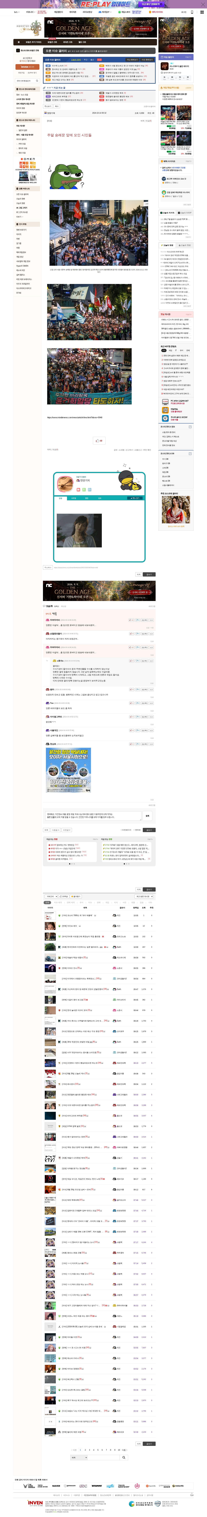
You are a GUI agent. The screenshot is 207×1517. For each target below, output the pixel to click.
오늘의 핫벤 (20, 199)
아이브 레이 (69, 926)
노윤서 (119, 968)
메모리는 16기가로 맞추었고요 (77, 1421)
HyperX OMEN (22, 266)
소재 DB (165, 468)
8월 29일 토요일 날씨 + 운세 (76, 1189)
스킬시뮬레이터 (168, 485)
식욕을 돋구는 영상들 (73, 1168)
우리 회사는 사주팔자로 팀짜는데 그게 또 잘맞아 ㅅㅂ (87, 1021)
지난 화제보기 (132, 60)
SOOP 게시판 (21, 113)
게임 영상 (19, 257)
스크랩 (121, 450)
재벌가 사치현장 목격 (73, 1158)
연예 (71, 902)
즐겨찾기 (77, 896)
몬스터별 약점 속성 (169, 441)
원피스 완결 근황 (71, 1253)
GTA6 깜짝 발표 (71, 1126)
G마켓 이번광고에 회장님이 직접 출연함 (81, 936)
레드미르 (120, 1179)
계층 (133, 902)
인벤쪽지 (78, 490)
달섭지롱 (120, 1073)
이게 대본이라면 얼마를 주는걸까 (78, 1105)
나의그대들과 (122, 1095)
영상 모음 (22, 153)
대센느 (119, 1316)
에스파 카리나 (70, 1358)
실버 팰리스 (20, 275)
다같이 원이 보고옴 (72, 1000)
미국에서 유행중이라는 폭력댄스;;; (79, 979)
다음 (124, 1450)
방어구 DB (166, 463)
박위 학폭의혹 (70, 1200)
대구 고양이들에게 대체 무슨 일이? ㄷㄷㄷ (82, 1305)
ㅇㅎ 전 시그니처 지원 (73, 1348)
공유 (115, 450)
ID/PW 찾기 (32, 73)
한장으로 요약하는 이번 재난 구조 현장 (80, 1031)
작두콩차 (120, 1253)
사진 (124, 902)
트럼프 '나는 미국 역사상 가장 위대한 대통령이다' (85, 1411)
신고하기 (129, 450)
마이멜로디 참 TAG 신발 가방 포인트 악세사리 (176, 338)
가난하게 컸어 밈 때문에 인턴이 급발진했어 (82, 989)
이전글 (66, 830)
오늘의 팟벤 (20, 203)
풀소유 (119, 1116)
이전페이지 (126, 830)
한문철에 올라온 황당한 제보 (76, 1095)
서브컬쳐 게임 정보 (23, 261)
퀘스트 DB (166, 481)
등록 (147, 816)
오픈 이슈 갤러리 (22, 194)
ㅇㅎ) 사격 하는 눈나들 (74, 1295)
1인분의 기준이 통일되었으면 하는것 (79, 1063)
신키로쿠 (120, 1031)
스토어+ (188, 88)
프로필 (73, 498)
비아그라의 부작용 (72, 1116)
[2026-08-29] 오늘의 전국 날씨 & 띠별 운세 (82, 1327)
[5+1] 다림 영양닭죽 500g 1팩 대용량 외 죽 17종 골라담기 (176, 333)
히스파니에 (121, 958)
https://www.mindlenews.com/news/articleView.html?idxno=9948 (74, 417)
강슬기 (119, 1158)
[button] (69, 863)
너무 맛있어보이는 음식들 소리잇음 (79, 1052)
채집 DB (165, 472)
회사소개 (56, 1495)
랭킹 (86, 498)
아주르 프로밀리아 (23, 284)
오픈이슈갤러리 (150, 106)
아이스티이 (121, 1000)
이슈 (58, 902)
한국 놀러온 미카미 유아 (74, 1010)
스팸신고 (138, 450)
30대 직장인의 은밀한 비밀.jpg (77, 1042)
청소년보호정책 (105, 1495)
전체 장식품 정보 (168, 445)
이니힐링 (84, 490)
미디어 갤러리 (21, 139)
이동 (152, 628)
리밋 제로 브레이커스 (24, 279)
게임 (107, 902)
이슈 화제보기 (147, 60)
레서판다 (68, 1084)
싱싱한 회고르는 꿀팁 (73, 1390)
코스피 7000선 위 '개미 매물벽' (77, 915)
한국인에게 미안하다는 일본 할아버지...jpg (82, 947)
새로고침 (152, 606)
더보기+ (95, 839)
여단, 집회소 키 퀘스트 (170, 437)
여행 (18, 248)
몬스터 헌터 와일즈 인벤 (30, 50)
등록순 (56, 606)
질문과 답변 (23, 130)
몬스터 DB (166, 476)
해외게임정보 (21, 252)
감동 (141, 902)
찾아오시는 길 (138, 1495)
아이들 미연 (69, 1337)
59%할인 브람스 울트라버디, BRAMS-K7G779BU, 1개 (176, 329)
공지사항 (150, 1495)
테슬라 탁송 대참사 (72, 958)
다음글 (54, 830)
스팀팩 (119, 1242)
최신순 (63, 606)
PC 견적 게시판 (22, 212)
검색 (37, 80)
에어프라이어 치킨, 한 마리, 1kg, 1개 (174, 324)
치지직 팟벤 (20, 108)
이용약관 (77, 1495)
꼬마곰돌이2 (122, 979)
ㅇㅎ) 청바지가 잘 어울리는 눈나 (78, 1242)
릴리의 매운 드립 (71, 1432)
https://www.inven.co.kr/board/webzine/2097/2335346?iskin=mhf (76, 567)
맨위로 (138, 830)
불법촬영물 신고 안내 (122, 1495)
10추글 (65, 896)
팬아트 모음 (23, 148)
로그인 (183, 12)
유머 (81, 902)
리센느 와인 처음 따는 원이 (76, 1316)
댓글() (149, 121)
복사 (56, 106)
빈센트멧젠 (121, 1211)
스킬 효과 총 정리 (168, 432)
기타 (150, 902)
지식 (116, 902)
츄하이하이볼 (122, 1305)
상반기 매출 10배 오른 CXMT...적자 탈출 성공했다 (85, 1232)
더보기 (90, 490)
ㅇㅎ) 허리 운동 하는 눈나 (75, 1284)
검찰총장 (120, 1421)
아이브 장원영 (70, 1369)
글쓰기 (149, 889)
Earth (119, 947)
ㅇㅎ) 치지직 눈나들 (73, 1263)
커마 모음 (22, 144)
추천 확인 (147, 450)
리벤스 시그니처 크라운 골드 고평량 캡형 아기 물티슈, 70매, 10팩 (176, 320)
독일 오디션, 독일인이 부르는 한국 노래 (81, 1179)
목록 (142, 121)
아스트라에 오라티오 (23, 288)
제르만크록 (121, 1063)
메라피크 (120, 1432)
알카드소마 (121, 1200)
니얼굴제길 (121, 1327)
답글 (147, 628)
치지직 (18, 234)
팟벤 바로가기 (21, 230)
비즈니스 (67, 1495)
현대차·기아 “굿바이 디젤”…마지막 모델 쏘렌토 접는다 (87, 1221)
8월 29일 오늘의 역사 (73, 1073)
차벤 (18, 239)
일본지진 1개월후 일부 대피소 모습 (79, 1211)
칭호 (99, 498)
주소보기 (47, 106)
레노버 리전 (20, 270)
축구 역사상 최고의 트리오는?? (77, 1400)
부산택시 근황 (70, 1379)
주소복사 (47, 568)
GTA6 (18, 293)
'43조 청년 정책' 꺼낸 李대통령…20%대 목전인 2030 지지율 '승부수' (92, 1147)
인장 (60, 498)
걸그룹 (18, 243)
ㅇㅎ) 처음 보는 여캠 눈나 (75, 1274)
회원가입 (21, 73)
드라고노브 (121, 936)
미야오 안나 (69, 968)
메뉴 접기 (135, 498)
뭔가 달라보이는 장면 (73, 1137)
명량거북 (51, 113)
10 (119, 1450)
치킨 (118, 915)
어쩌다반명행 (122, 1147)
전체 (47, 902)
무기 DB (165, 459)
